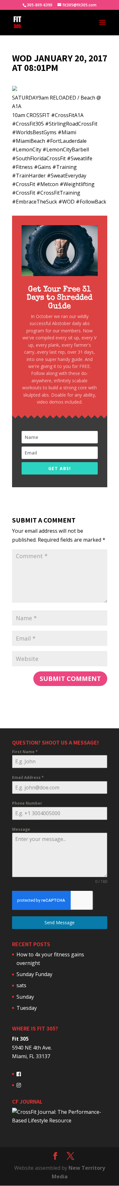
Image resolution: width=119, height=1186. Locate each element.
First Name (25, 751)
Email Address (28, 777)
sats (21, 985)
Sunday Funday (34, 974)
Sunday (25, 996)
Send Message (59, 922)
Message (21, 829)
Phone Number (27, 803)
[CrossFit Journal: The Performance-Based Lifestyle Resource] (59, 1120)
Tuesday (27, 1007)
